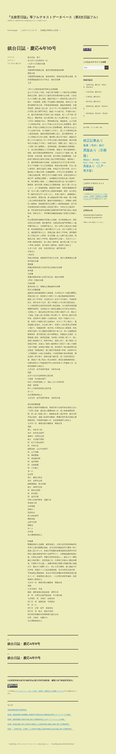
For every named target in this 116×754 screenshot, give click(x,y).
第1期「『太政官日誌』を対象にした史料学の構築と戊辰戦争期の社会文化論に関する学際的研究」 (40, 729)
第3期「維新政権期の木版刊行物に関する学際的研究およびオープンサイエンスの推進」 (36, 719)
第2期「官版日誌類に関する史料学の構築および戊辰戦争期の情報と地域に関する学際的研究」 (38, 724)
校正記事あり (93, 140)
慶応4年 (18, 63)
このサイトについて (29, 30)
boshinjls (10, 57)
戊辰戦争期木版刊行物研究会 (17, 710)
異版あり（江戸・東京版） (94, 168)
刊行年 (13, 63)
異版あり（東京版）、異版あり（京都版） (95, 162)
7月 (8, 63)
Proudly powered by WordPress (63, 744)
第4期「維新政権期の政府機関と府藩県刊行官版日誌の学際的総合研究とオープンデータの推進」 (39, 715)
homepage (12, 30)
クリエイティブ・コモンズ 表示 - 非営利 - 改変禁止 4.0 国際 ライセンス (40, 691)
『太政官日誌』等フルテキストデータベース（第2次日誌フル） (53, 17)
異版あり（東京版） (92, 159)
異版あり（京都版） (94, 153)
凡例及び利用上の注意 (49, 30)
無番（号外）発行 (93, 145)
